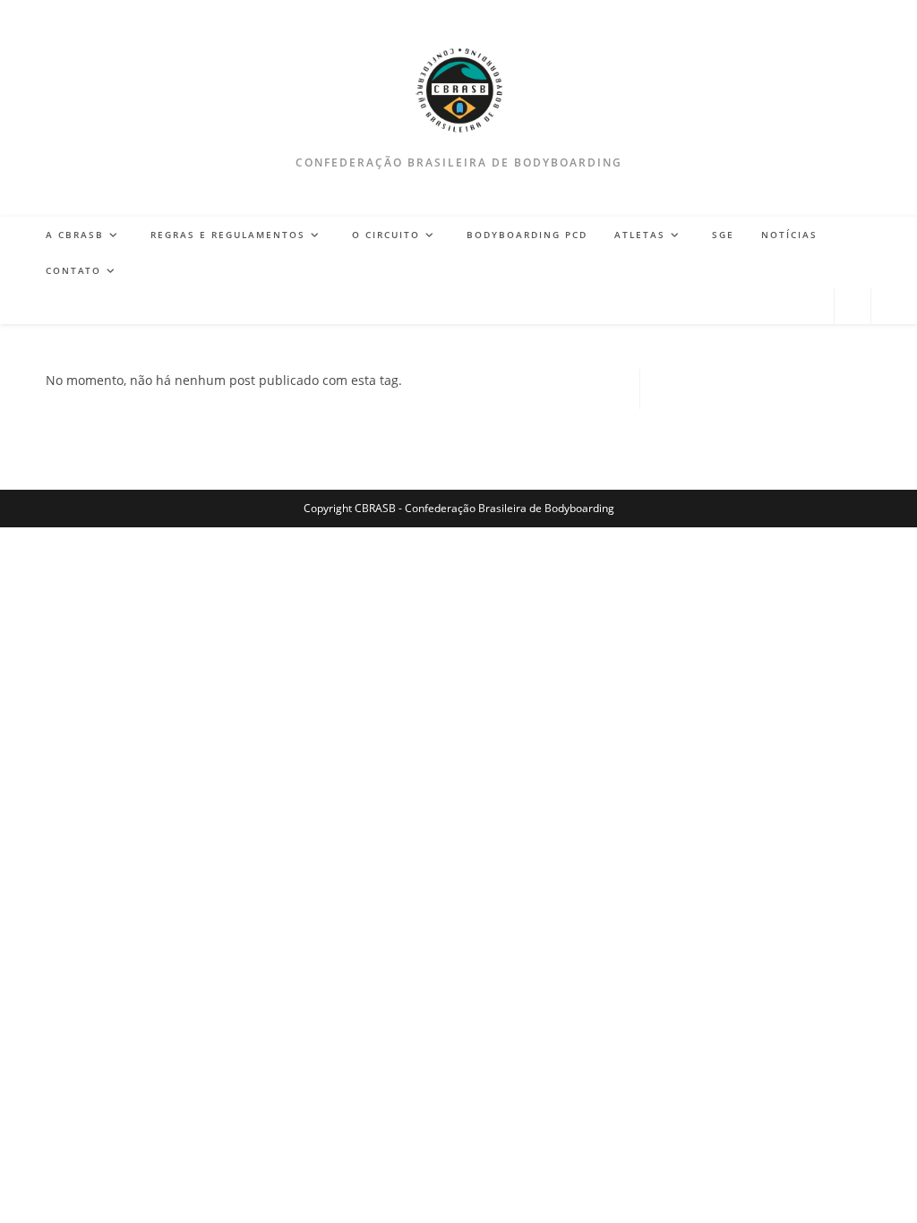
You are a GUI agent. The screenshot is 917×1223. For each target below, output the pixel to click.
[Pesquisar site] (852, 307)
